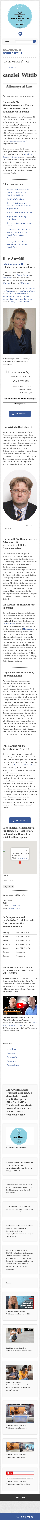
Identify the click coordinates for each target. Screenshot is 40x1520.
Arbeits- (20, 275)
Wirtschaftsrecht (23, 301)
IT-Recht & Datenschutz (23, 296)
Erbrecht (26, 275)
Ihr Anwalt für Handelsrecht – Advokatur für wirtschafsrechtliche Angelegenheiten (19, 206)
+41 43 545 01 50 (21, 413)
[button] (20, 863)
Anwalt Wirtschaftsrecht (16, 61)
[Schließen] (26, 850)
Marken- (6, 299)
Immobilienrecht (8, 296)
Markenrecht (27, 629)
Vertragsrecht (11, 1053)
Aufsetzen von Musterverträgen (25, 765)
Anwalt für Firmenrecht (18, 141)
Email (20, 34)
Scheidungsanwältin (14, 264)
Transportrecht (12, 1057)
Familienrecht (7, 277)
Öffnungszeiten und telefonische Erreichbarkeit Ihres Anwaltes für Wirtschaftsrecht (18, 244)
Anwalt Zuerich (19, 67)
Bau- (11, 293)
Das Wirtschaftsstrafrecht (15, 199)
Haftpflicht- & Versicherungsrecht (21, 299)
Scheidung (6, 283)
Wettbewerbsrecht (13, 1065)
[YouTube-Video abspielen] (20, 1005)
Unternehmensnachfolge (26, 291)
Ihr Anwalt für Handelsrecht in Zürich (20, 212)
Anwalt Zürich (12, 1049)
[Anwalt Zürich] (20, 28)
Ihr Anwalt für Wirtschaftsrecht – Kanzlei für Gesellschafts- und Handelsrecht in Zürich (18, 192)
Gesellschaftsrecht (21, 293)
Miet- (7, 293)
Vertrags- (12, 301)
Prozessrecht (11, 1061)
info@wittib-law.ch (15, 908)
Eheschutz (25, 283)
